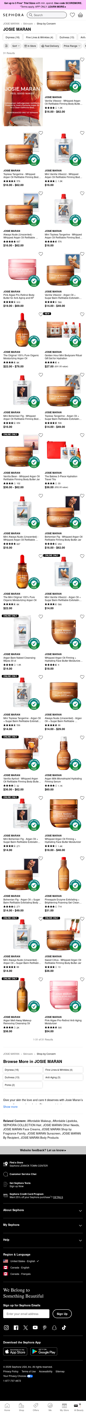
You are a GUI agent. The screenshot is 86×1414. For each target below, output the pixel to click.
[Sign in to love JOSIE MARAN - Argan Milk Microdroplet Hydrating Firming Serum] (82, 737)
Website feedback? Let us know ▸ (43, 1150)
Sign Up (62, 1314)
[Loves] (72, 15)
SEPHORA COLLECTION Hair (22, 1125)
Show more (10, 1107)
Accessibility (45, 1371)
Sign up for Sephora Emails (21, 1305)
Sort (14, 45)
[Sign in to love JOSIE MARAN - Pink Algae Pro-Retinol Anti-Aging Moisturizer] (82, 979)
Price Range (70, 45)
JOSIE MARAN (11, 23)
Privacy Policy (10, 1371)
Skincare (28, 23)
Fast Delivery (52, 45)
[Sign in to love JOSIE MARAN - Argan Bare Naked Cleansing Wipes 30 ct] (40, 616)
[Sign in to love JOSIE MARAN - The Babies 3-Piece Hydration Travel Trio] (82, 435)
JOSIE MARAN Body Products (40, 1137)
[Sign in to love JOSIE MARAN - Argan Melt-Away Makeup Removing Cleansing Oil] (40, 979)
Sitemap (60, 1371)
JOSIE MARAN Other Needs (61, 1125)
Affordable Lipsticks (65, 1121)
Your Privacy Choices (14, 1376)
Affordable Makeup (39, 1121)
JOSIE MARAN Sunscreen (43, 1133)
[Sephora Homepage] (13, 15)
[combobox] (47, 15)
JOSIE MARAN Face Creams (21, 1129)
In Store (32, 45)
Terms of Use (29, 1371)
